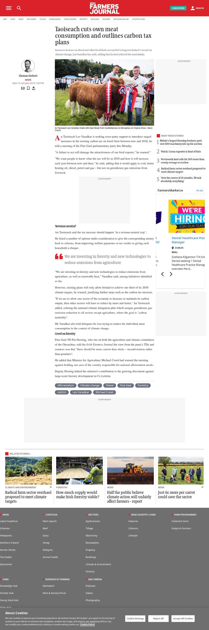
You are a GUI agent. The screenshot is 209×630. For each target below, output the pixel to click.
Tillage (89, 528)
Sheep (46, 542)
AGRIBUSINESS (55, 19)
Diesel (109, 385)
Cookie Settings (135, 618)
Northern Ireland (9, 542)
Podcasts (90, 585)
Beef (45, 528)
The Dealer (6, 557)
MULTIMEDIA (95, 579)
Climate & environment (98, 564)
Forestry (143, 385)
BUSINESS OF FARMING (57, 579)
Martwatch (49, 585)
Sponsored (6, 564)
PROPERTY (84, 19)
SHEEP (21, 19)
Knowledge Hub (8, 585)
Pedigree (48, 549)
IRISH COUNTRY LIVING (143, 514)
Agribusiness (93, 521)
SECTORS (93, 514)
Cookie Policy (87, 624)
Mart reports (50, 521)
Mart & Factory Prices (54, 593)
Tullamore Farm (180, 521)
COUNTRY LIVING (138, 19)
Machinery (91, 535)
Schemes (5, 528)
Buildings (91, 557)
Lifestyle (133, 535)
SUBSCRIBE (178, 8)
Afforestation (65, 385)
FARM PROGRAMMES (185, 514)
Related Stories (19, 453)
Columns (133, 528)
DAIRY (12, 19)
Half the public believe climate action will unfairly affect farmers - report (129, 497)
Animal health (50, 557)
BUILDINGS (95, 19)
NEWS (110, 487)
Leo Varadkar (81, 392)
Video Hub (5, 607)
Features (133, 521)
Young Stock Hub (9, 600)
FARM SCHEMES (70, 19)
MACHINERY (31, 19)
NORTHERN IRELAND (121, 19)
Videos (89, 593)
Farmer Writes (8, 549)
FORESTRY (62, 487)
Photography (93, 600)
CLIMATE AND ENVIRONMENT (20, 487)
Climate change (89, 385)
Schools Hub (7, 593)
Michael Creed (104, 392)
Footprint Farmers (181, 528)
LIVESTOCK (51, 514)
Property (90, 549)
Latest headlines (9, 521)
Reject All (158, 618)
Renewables (92, 542)
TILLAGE (43, 19)
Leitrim (61, 392)
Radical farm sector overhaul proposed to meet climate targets (28, 497)
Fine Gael (125, 385)
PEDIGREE (106, 19)
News (28, 80)
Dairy (45, 535)
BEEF (5, 19)
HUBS (5, 579)
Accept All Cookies (183, 618)
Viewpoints (6, 535)
